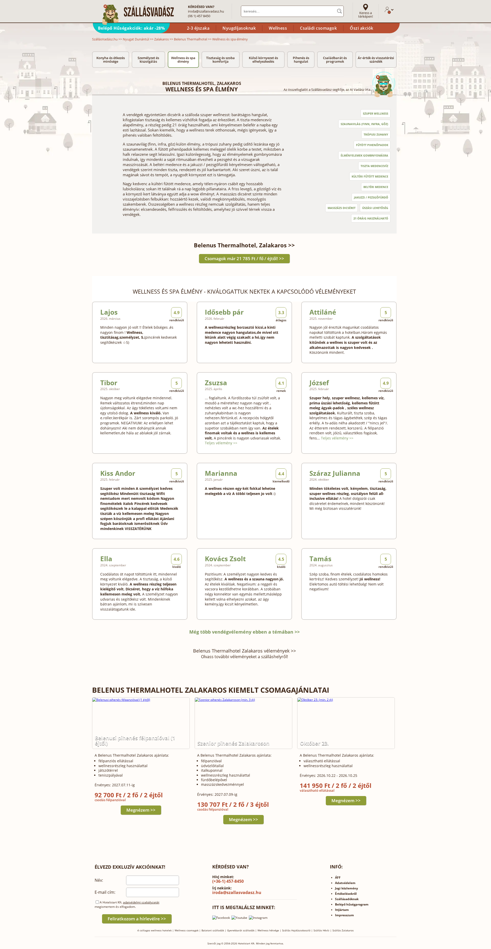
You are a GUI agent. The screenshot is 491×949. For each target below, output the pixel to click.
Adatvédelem (345, 883)
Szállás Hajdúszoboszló (296, 930)
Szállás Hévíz (321, 930)
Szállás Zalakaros (343, 930)
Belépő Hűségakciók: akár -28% (131, 28)
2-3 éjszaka (198, 28)
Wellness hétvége (268, 930)
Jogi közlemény (346, 888)
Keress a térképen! (365, 14)
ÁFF (338, 877)
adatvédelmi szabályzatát (141, 902)
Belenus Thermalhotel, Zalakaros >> (244, 245)
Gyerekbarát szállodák (240, 930)
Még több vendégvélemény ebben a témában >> (244, 632)
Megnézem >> (140, 810)
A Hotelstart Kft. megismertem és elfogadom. (127, 904)
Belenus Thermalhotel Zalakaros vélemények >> (244, 651)
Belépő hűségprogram (352, 904)
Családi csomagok (318, 28)
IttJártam (342, 910)
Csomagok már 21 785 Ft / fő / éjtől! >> (244, 258)
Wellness (278, 28)
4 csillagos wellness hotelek (154, 930)
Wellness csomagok (186, 930)
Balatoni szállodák (213, 930)
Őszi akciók (361, 28)
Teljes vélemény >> (221, 442)
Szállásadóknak (347, 899)
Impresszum (344, 915)
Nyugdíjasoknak (239, 28)
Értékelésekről (346, 893)
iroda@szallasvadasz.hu (206, 11)
